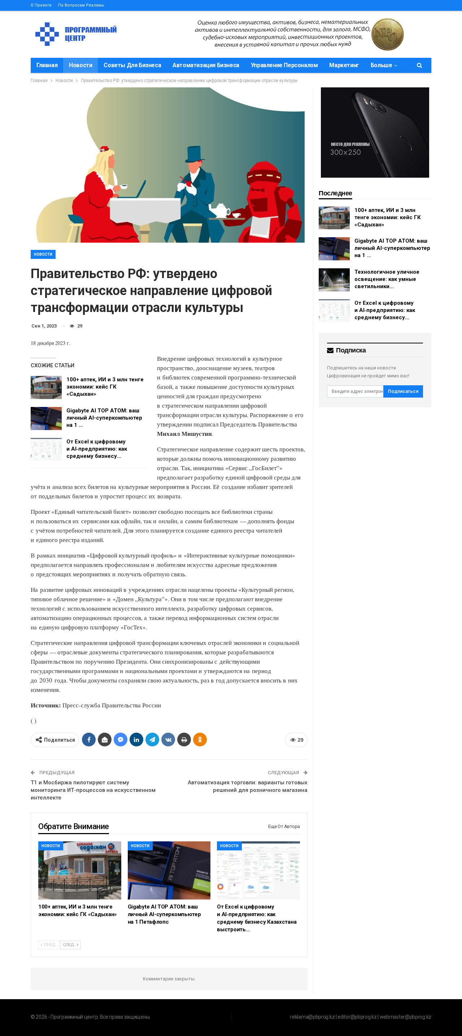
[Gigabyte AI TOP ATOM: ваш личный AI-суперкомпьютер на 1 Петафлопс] (46, 418)
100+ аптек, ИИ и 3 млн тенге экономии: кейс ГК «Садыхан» (105, 386)
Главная (46, 65)
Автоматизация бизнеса (206, 65)
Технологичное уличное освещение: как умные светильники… (386, 279)
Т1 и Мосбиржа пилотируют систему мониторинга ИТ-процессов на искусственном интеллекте (93, 790)
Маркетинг (344, 65)
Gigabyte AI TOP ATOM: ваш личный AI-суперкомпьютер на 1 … (104, 417)
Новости (80, 65)
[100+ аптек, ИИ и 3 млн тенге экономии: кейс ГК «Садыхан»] (46, 387)
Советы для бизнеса (132, 65)
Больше (381, 65)
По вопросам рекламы (81, 5)
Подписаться (403, 391)
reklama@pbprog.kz (312, 1017)
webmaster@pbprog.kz (405, 1017)
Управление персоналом (284, 65)
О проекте (41, 5)
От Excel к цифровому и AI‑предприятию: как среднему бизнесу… (96, 448)
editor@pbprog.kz (356, 1017)
